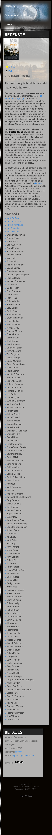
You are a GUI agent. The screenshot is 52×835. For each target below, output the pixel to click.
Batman (38, 183)
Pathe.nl (11, 70)
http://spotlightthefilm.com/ (23, 755)
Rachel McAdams (15, 224)
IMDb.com (12, 67)
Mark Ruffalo (13, 218)
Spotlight (21, 98)
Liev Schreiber (13, 228)
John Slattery (13, 231)
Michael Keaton (14, 221)
